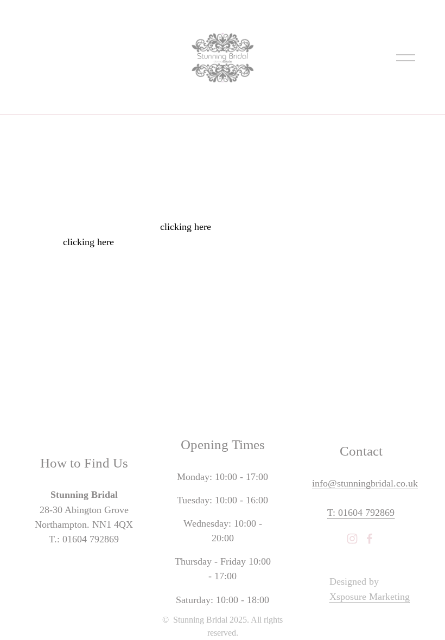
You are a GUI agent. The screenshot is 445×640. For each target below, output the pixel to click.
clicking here (185, 226)
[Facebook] (369, 538)
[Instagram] (352, 538)
